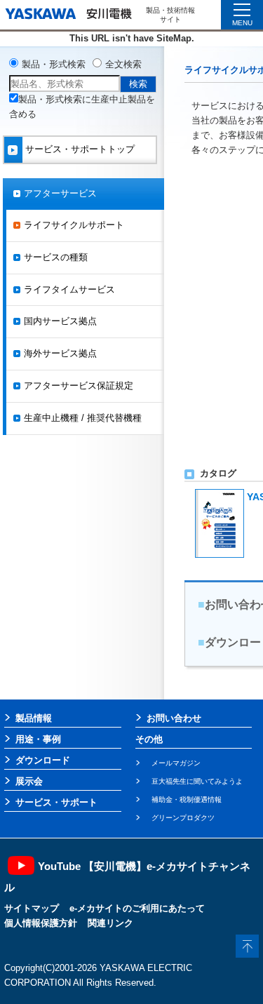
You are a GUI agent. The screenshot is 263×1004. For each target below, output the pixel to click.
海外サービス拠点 (60, 353)
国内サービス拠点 (60, 321)
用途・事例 (38, 739)
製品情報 (33, 718)
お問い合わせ (174, 718)
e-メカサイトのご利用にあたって (137, 908)
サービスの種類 (56, 257)
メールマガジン (176, 763)
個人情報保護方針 (40, 923)
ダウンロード (42, 760)
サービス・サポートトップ (80, 149)
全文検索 (123, 64)
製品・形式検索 (54, 64)
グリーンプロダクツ (183, 818)
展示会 (29, 781)
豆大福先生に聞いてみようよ (197, 781)
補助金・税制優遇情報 (186, 799)
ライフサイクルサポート (74, 225)
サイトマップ (31, 908)
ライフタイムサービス (69, 289)
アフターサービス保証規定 (78, 385)
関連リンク (110, 923)
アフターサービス (60, 193)
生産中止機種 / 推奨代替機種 (83, 418)
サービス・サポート (56, 802)
